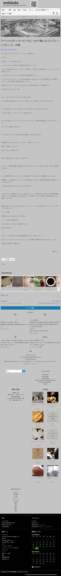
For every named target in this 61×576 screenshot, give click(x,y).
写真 (16, 503)
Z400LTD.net (35, 522)
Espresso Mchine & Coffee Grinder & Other (45, 380)
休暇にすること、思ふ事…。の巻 (15, 394)
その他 (24, 10)
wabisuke (11, 2)
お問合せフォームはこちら (30, 363)
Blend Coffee (45, 376)
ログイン (57, 14)
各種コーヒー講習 (6, 13)
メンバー (4, 551)
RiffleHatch (53, 574)
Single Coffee (45, 374)
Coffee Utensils (45, 378)
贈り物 (45, 384)
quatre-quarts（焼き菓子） (45, 382)
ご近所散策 (15, 494)
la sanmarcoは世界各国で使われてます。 (49, 303)
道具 (19, 10)
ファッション (15, 500)
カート (3, 544)
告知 (14, 10)
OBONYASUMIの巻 (15, 396)
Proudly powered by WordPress (34, 574)
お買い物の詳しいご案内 (7, 542)
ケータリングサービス (7, 546)
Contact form (5, 534)
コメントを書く (30, 307)
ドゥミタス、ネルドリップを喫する (10, 547)
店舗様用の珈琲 (5, 557)
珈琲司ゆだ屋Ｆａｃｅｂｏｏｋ (39, 524)
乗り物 (15, 501)
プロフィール (5, 549)
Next (58, 276)
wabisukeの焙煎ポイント (42, 10)
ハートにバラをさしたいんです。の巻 (11, 303)
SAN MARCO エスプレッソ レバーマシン (42, 526)
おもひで (16, 492)
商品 (3, 10)
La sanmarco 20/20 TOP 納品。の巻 (15, 398)
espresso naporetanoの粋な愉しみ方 (10, 536)
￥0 (53, 14)
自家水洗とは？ (5, 559)
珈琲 (10, 10)
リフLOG (34, 521)
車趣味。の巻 (15, 392)
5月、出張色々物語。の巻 (16, 400)
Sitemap (4, 538)
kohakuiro (14, 49)
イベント (30, 10)
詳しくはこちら (5, 328)
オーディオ (15, 498)
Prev (2, 276)
